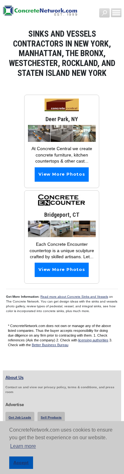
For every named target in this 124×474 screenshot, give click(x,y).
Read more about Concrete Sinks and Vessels (74, 296)
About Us (14, 377)
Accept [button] (21, 462)
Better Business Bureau (50, 345)
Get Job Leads (20, 417)
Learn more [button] (23, 446)
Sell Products (51, 417)
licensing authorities (93, 340)
